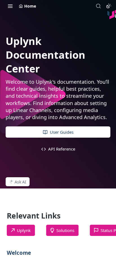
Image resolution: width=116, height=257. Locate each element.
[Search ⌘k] (98, 5)
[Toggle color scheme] (108, 5)
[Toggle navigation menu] (10, 5)
